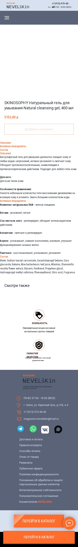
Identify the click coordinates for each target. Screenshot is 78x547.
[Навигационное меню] (6, 17)
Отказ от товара (29, 456)
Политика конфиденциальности (39, 474)
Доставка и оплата (31, 439)
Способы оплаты (29, 451)
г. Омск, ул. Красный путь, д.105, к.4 (46, 405)
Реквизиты (25, 462)
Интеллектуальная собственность (40, 490)
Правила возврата (30, 445)
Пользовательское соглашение (38, 496)
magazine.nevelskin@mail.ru (41, 418)
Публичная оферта (30, 468)
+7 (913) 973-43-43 (35, 411)
